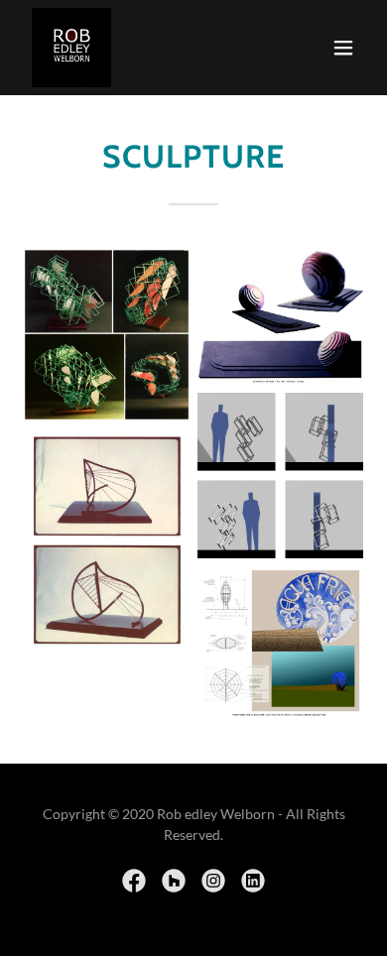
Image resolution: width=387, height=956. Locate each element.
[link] (71, 47)
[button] (343, 47)
